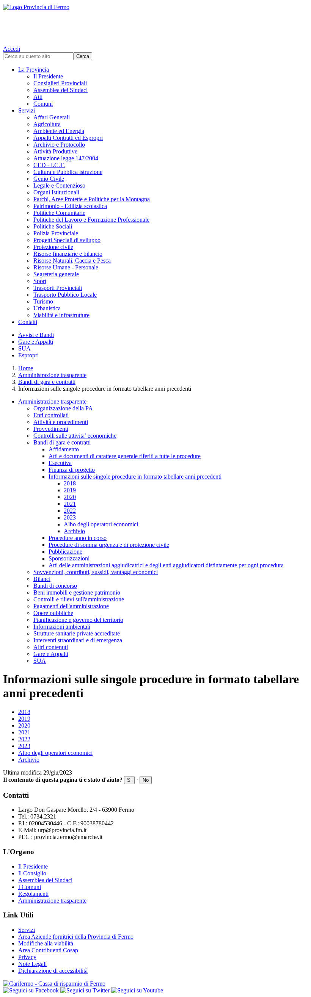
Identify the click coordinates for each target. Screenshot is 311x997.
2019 (70, 490)
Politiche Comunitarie (59, 213)
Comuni (43, 103)
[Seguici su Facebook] (31, 990)
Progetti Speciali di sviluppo (67, 240)
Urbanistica (47, 308)
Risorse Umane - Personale (65, 267)
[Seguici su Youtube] (137, 990)
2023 (70, 517)
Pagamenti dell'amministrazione (71, 606)
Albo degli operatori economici (101, 524)
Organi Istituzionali (56, 192)
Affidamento (64, 449)
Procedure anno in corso (78, 538)
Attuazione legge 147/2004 (65, 158)
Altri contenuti (50, 647)
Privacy (27, 957)
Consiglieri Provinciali (60, 83)
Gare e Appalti (35, 341)
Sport (39, 281)
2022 (70, 510)
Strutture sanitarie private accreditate (76, 633)
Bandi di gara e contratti (46, 382)
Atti (37, 97)
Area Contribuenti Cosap (48, 950)
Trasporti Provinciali (57, 288)
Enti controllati (51, 415)
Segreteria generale (56, 274)
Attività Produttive (55, 151)
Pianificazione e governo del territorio (78, 620)
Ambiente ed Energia (58, 131)
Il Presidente (48, 76)
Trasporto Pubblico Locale (65, 294)
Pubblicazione (65, 551)
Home (25, 368)
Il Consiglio (32, 873)
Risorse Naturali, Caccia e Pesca (72, 260)
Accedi (11, 48)
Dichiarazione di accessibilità (53, 970)
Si (129, 780)
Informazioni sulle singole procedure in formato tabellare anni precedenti (135, 476)
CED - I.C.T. (49, 165)
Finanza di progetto (72, 469)
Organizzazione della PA (63, 408)
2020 (70, 497)
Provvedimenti (50, 429)
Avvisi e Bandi (36, 335)
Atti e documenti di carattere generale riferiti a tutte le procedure (125, 456)
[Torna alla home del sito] (155, 23)
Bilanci (41, 579)
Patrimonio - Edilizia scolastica (70, 206)
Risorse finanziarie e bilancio (67, 253)
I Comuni (29, 887)
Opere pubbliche (53, 613)
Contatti (27, 322)
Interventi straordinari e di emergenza (77, 640)
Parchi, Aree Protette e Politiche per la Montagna (91, 199)
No (146, 780)
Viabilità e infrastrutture (61, 315)
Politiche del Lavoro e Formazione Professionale (91, 219)
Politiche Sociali (52, 226)
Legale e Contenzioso (59, 185)
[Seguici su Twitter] (85, 990)
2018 (70, 483)
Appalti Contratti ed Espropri (68, 138)
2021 (70, 504)
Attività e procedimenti (60, 422)
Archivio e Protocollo (59, 144)
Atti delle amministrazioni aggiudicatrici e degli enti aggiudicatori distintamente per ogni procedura (166, 565)
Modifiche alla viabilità (45, 943)
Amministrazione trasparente (52, 375)
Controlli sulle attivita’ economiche (74, 435)
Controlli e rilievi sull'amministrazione (78, 599)
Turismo (43, 301)
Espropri (28, 355)
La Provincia (33, 69)
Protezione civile (53, 247)
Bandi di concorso (55, 585)
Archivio (74, 531)
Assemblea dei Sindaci (60, 90)
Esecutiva (60, 463)
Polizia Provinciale (55, 233)
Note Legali (32, 964)
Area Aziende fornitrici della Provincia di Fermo (76, 936)
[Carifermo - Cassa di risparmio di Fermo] (155, 983)
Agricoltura (47, 124)
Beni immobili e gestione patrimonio (76, 592)
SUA (24, 348)
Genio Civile (48, 178)
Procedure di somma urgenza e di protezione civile (109, 545)
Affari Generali (51, 117)
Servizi (26, 110)
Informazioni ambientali (61, 626)
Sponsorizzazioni (69, 558)
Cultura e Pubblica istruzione (67, 172)
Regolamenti (33, 894)
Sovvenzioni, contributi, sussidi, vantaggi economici (95, 572)
